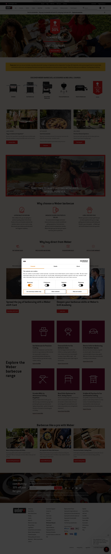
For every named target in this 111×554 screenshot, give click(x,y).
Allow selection (55, 291)
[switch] (47, 285)
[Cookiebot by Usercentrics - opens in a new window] (81, 261)
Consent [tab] (33, 266)
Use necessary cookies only (34, 291)
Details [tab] (55, 266)
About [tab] (78, 266)
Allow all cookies (77, 291)
